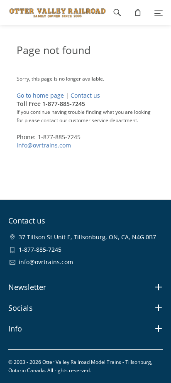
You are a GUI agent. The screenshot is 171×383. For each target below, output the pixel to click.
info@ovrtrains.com (44, 145)
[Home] (53, 12)
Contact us (85, 95)
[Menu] (158, 12)
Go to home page (40, 95)
